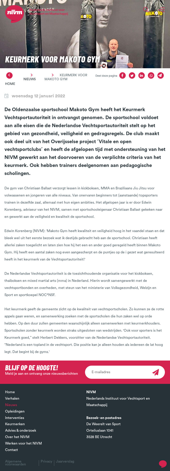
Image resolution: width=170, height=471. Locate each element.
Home (10, 84)
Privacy (46, 461)
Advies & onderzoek (20, 430)
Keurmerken (15, 424)
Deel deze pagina (106, 75)
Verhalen (12, 398)
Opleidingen (15, 411)
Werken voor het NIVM (23, 443)
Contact (11, 450)
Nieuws (29, 79)
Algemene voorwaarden (15, 463)
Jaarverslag (65, 461)
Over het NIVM (17, 437)
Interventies (14, 418)
